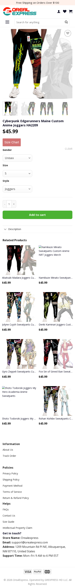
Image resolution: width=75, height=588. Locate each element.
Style (6, 181)
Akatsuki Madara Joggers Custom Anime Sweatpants (19, 277)
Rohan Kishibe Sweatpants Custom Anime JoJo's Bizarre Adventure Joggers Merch (56, 418)
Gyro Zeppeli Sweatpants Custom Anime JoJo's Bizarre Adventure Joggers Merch (19, 371)
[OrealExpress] (20, 11)
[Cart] (70, 11)
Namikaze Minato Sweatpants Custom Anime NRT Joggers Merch (56, 277)
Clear (68, 148)
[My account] (59, 11)
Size (5, 165)
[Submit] (66, 22)
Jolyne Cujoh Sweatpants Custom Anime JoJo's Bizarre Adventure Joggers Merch (19, 324)
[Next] (66, 64)
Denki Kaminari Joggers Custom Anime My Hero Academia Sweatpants (56, 324)
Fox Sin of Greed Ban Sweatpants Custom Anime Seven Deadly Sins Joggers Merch (56, 371)
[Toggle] (5, 229)
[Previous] (8, 64)
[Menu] (7, 22)
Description (14, 229)
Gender (7, 150)
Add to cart (37, 215)
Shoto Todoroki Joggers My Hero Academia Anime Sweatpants (19, 418)
